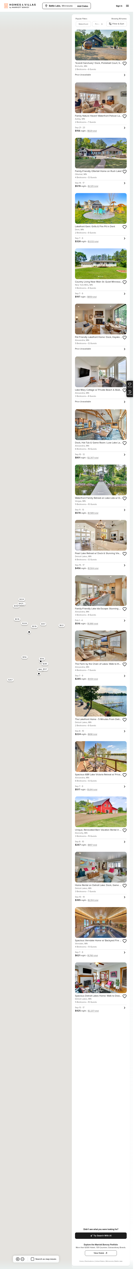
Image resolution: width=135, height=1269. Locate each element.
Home (81, 1261)
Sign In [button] (119, 6)
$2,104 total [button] (93, 900)
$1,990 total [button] (92, 623)
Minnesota (109, 1261)
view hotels (99, 1253)
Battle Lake (118, 1261)
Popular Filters (81, 19)
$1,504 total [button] (93, 568)
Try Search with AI (102, 1235)
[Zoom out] (22, 1259)
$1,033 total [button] (93, 241)
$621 (61, 625)
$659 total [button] (92, 296)
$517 (45, 669)
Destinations (89, 1261)
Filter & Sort (118, 23)
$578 (34, 626)
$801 (40, 669)
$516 (42, 659)
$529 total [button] (92, 131)
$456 (16, 606)
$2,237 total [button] (93, 1011)
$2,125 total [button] (93, 186)
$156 (24, 657)
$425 (21, 603)
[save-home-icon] (124, 63)
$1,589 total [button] (93, 513)
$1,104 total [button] (93, 679)
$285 (45, 664)
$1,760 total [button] (92, 955)
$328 (24, 623)
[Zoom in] (18, 1259)
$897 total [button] (92, 845)
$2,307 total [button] (92, 457)
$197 (43, 624)
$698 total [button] (92, 734)
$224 (22, 599)
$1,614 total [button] (92, 789)
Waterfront (83, 24)
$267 (10, 680)
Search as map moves (45, 1259)
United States (100, 1261)
